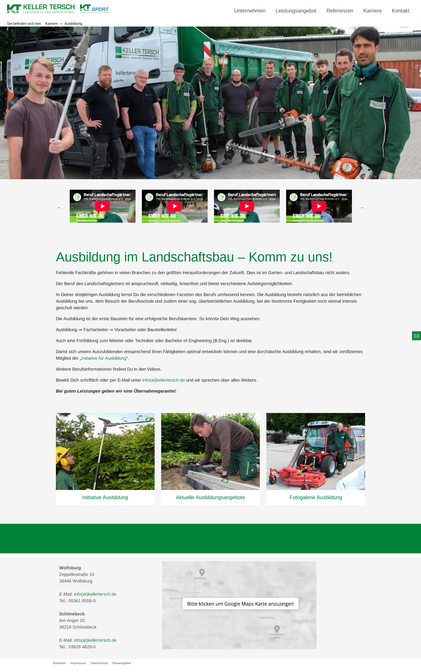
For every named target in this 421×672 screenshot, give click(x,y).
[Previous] (59, 207)
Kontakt (401, 11)
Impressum (78, 663)
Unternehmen (250, 11)
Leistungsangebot (296, 11)
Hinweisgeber (121, 663)
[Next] (362, 207)
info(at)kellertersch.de (164, 380)
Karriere (372, 11)
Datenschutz (99, 663)
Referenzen (339, 11)
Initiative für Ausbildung (103, 358)
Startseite (59, 663)
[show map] (239, 604)
